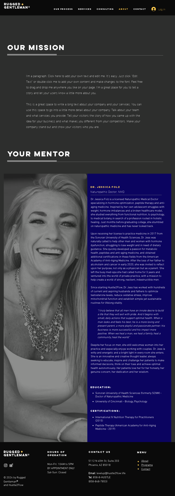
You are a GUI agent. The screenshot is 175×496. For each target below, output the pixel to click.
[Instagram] (5, 465)
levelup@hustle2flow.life (111, 473)
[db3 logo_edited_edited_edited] (11, 465)
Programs (147, 465)
